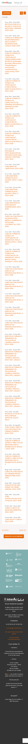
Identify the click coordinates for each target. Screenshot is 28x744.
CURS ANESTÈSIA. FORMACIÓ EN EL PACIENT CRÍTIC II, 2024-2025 (11, 192)
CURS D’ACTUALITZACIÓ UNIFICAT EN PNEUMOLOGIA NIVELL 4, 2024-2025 (14, 299)
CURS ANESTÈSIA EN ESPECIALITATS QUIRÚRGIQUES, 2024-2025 (13, 206)
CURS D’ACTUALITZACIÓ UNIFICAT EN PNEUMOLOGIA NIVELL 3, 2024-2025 (14, 285)
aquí (9, 674)
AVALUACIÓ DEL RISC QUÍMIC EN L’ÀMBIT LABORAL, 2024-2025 (13, 487)
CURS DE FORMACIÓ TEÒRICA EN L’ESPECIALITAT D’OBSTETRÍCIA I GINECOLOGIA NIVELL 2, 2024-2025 (14, 121)
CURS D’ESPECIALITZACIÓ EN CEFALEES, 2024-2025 (13, 498)
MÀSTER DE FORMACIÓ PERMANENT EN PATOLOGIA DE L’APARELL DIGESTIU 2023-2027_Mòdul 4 (13, 402)
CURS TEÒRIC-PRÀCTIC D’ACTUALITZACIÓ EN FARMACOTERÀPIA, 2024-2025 (13, 430)
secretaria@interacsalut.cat (14, 628)
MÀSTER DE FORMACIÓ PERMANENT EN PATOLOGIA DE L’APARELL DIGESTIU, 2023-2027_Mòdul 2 (13, 371)
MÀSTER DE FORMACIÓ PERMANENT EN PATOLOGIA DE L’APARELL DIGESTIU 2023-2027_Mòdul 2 (13, 356)
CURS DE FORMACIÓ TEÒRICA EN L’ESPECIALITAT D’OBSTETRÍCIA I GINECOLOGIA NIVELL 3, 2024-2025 (13, 138)
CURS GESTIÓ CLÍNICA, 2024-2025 (13, 520)
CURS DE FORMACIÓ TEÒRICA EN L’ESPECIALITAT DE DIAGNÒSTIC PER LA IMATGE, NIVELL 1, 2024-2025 (14, 239)
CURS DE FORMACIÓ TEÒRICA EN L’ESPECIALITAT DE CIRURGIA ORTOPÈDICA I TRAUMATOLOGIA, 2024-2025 (14, 103)
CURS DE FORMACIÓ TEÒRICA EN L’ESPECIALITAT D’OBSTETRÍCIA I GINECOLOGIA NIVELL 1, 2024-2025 (13, 86)
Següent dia (22, 530)
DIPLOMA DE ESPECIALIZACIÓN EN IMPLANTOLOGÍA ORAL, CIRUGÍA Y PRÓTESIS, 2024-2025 (13, 155)
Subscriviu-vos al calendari (14, 536)
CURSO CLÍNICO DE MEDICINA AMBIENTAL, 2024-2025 (13, 510)
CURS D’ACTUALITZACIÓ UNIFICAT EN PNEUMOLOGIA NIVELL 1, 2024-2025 (14, 326)
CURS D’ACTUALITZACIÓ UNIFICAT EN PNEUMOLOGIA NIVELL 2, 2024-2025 (14, 272)
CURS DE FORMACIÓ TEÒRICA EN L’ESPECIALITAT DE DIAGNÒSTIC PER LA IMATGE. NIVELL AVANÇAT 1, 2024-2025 (13, 256)
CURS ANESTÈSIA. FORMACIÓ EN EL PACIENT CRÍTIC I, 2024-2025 (14, 179)
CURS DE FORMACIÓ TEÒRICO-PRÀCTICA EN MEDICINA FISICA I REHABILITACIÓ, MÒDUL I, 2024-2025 (14, 445)
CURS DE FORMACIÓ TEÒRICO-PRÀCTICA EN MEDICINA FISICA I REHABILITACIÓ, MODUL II (14, 460)
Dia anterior (5, 530)
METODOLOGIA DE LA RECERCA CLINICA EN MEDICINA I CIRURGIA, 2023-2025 (13, 27)
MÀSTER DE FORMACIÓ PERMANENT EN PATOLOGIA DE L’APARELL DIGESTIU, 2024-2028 (13, 340)
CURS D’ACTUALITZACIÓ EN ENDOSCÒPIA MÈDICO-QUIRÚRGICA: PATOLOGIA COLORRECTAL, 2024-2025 (14, 221)
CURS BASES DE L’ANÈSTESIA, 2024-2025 (14, 167)
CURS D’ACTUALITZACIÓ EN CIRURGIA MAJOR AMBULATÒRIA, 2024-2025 (14, 475)
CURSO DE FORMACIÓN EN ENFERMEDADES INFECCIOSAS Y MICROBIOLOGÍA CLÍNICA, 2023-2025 (14, 42)
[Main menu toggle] (24, 3)
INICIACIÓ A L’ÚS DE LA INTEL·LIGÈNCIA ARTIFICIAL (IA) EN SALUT (13, 417)
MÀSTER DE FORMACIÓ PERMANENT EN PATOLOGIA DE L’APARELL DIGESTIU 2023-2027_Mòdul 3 (13, 387)
